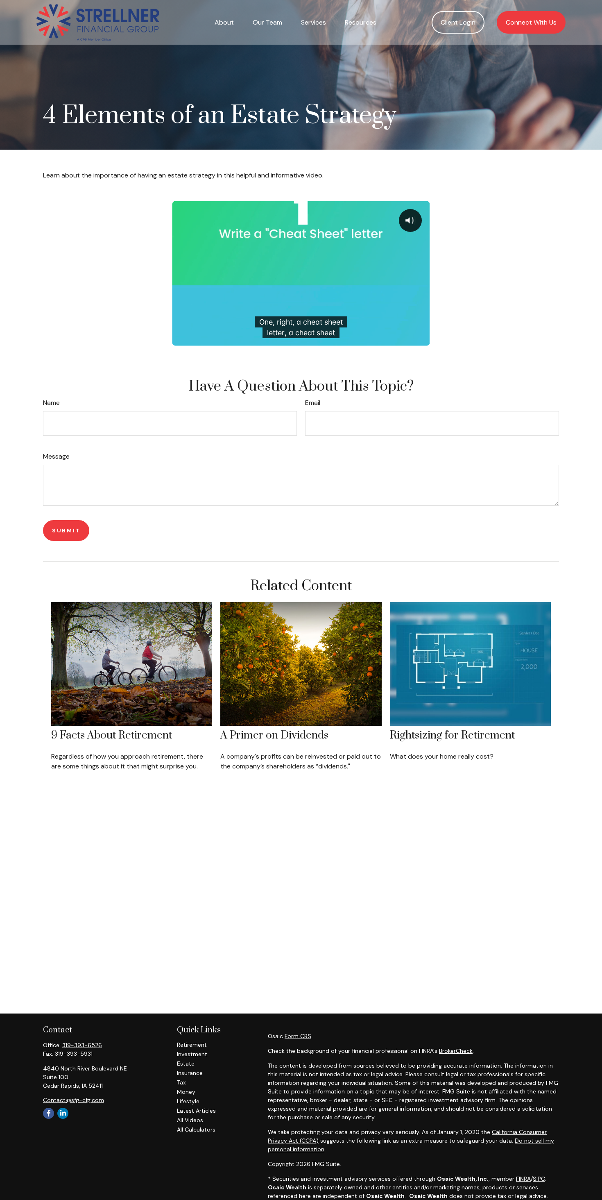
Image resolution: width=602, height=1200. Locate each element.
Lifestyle (188, 1101)
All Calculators (196, 1129)
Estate (186, 1063)
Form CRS (298, 1036)
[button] (224, 22)
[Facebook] (48, 1113)
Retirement (192, 1044)
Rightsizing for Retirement (452, 735)
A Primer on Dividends (274, 735)
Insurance (190, 1073)
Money (186, 1091)
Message (56, 456)
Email (312, 402)
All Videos (190, 1120)
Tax (181, 1082)
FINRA (523, 1178)
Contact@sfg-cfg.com (73, 1100)
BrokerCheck (456, 1051)
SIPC (539, 1178)
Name (51, 402)
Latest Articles (196, 1110)
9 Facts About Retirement (111, 735)
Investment (192, 1054)
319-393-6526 (82, 1045)
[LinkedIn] (62, 1113)
